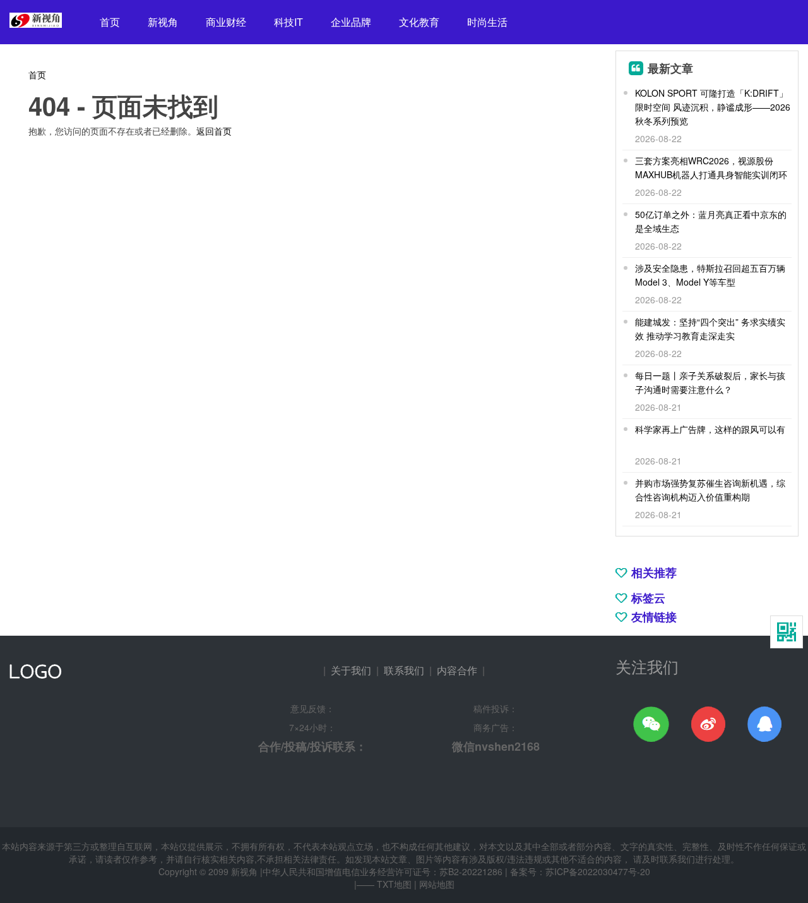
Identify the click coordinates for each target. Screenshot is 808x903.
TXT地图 (394, 884)
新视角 (163, 22)
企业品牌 (351, 22)
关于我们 (351, 670)
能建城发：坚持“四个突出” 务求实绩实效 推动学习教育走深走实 (710, 328)
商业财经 (226, 22)
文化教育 (419, 22)
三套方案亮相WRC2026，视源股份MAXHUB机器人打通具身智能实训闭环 (711, 167)
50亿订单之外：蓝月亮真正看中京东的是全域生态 (711, 221)
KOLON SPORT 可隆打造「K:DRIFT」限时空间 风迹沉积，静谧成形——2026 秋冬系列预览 (712, 107)
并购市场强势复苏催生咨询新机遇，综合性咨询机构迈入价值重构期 (710, 489)
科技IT (288, 22)
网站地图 (436, 884)
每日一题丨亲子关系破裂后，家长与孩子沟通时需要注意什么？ (710, 382)
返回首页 (214, 130)
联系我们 (404, 670)
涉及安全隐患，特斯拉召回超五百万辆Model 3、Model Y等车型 (710, 275)
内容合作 (457, 670)
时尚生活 (487, 22)
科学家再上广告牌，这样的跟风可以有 (710, 429)
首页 (110, 22)
